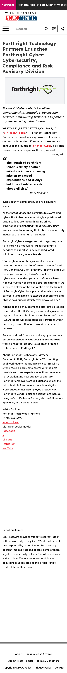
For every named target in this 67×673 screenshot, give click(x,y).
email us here (10, 422)
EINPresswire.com (15, 132)
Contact (59, 667)
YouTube (7, 448)
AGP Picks (8, 5)
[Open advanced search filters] (53, 28)
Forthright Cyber (41, 145)
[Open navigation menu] (5, 29)
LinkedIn (7, 439)
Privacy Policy (43, 667)
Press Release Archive (39, 654)
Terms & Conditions (48, 660)
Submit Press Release (21, 660)
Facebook (8, 430)
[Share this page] (62, 29)
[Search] (46, 28)
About (18, 654)
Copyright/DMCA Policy (17, 667)
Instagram (8, 443)
